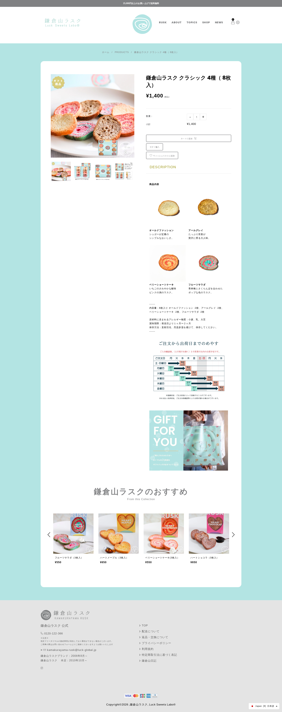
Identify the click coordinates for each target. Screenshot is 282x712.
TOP (145, 625)
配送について (150, 631)
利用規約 (148, 649)
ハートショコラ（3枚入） (204, 557)
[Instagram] (42, 668)
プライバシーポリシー (156, 643)
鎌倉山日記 (149, 660)
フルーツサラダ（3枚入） (69, 557)
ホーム (105, 52)
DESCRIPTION (163, 167)
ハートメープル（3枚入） (114, 557)
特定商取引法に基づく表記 (159, 654)
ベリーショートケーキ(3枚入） (162, 557)
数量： (149, 116)
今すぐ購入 (154, 147)
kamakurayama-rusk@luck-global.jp (71, 650)
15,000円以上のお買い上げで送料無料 (141, 3)
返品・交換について (155, 637)
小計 (148, 124)
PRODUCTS (122, 52)
